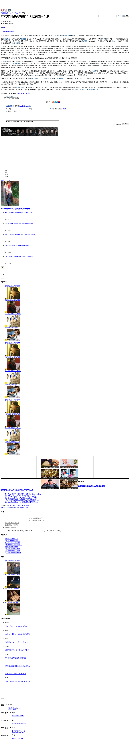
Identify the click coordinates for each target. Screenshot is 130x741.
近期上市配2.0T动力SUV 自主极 (16, 626)
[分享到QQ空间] (57, 102)
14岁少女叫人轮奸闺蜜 (12, 588)
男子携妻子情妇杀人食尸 (13, 314)
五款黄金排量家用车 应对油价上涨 (91, 486)
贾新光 (8, 507)
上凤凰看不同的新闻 (38, 520)
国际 (12, 708)
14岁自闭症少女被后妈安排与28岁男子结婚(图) (20, 234)
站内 (119, 16)
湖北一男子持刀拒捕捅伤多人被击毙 (15, 209)
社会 (19, 708)
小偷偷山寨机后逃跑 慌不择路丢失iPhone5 (19, 223)
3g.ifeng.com (9, 96)
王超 (27, 505)
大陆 (9, 708)
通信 (13, 738)
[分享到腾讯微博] (55, 101)
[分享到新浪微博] (53, 102)
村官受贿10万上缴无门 (12, 300)
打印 (11, 31)
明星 (13, 723)
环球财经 (21, 716)
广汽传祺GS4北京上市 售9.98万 (15, 674)
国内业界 (18, 13)
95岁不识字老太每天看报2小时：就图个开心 (19, 256)
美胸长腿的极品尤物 (11, 547)
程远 (13, 507)
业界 (13, 731)
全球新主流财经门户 (38, 518)
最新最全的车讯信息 (12, 523)
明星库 (24, 723)
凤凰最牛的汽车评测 (12, 525)
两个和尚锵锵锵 (10, 527)
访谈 (20, 731)
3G (16, 738)
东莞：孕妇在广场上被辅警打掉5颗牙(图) (18, 212)
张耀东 (3, 507)
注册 (64, 109)
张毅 (17, 507)
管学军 (19, 505)
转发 (13, 31)
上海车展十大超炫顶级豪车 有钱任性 (17, 682)
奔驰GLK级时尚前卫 (11, 539)
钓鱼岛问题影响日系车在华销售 (29, 502)
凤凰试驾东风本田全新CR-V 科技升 (17, 650)
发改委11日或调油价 (11, 502)
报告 (23, 731)
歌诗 (22, 93)
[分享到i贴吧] (59, 102)
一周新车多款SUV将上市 (32, 494)
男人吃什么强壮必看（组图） (50, 477)
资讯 (11, 13)
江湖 (20, 723)
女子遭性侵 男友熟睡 (12, 602)
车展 (25, 93)
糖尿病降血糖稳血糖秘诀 (50, 467)
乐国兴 (28, 507)
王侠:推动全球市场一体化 (31, 500)
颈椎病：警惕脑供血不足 (69, 477)
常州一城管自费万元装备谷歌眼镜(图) (17, 245)
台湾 (15, 708)
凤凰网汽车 (4, 13)
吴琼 (14, 505)
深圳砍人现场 (5, 180)
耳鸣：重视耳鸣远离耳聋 (50, 488)
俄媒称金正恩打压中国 (12, 561)
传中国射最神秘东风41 (12, 574)
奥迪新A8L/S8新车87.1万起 (14, 498)
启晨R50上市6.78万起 (30, 498)
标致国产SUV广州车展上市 (24, 490)
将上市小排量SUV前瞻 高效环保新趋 (17, 634)
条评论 (7, 31)
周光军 (22, 507)
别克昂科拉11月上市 (7, 490)
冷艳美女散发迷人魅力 (12, 551)
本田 (18, 93)
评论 (16, 731)
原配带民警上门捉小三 (12, 286)
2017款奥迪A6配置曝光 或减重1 (16, 658)
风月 (16, 723)
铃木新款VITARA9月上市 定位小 (16, 642)
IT (23, 738)
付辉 (23, 505)
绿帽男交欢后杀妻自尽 (12, 327)
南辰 (9, 505)
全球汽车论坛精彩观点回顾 (14, 500)
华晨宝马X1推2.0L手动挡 (13, 496)
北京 (29, 93)
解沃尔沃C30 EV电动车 (12, 543)
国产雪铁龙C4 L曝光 (29, 496)
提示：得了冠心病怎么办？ (69, 467)
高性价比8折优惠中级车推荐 (14, 494)
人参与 (3, 31)
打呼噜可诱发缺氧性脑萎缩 (69, 488)
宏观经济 (15, 716)
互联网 (19, 738)
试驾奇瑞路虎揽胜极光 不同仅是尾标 (17, 666)
